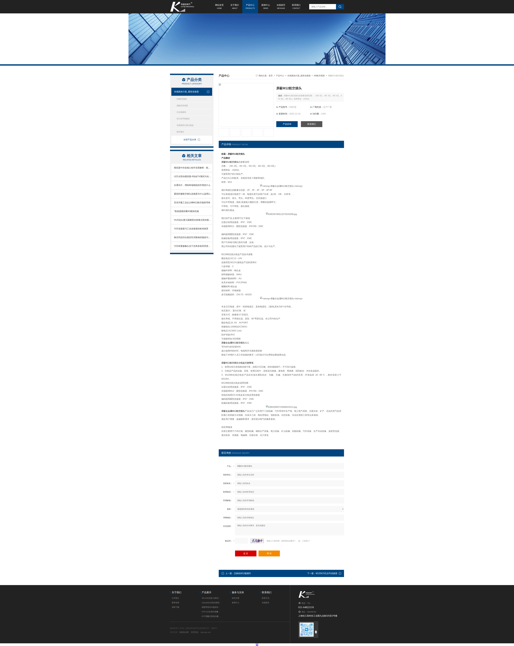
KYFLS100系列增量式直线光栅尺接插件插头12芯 (212, 612)
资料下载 (175, 607)
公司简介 (175, 598)
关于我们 (234, 6)
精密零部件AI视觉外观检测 (212, 607)
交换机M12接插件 (242, 573)
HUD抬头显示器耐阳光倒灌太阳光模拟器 (193, 220)
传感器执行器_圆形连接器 (186, 92)
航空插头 (180, 132)
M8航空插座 (182, 99)
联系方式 (265, 598)
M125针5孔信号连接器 (326, 573)
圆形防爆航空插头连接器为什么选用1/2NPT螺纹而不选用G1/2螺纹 (193, 194)
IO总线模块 (181, 112)
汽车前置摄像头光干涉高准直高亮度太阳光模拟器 (193, 246)
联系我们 (296, 6)
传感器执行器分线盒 (185, 125)
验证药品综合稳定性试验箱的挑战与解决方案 (193, 237)
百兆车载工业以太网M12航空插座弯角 (192, 202)
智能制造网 (184, 632)
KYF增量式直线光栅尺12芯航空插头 (212, 616)
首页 (271, 75)
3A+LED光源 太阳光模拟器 (212, 598)
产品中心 (250, 6)
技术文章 (235, 598)
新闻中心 (265, 6)
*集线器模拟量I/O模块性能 (186, 211)
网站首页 (219, 6)
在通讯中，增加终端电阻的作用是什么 (192, 185)
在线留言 (281, 6)
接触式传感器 (182, 105)
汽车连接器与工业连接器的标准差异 (191, 229)
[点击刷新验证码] (257, 541)
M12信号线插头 (183, 119)
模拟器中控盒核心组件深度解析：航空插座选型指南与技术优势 (193, 168)
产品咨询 (287, 124)
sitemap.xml (206, 632)
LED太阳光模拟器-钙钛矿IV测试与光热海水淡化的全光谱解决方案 (193, 176)
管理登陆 (194, 632)
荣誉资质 (175, 603)
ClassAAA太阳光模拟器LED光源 (212, 603)
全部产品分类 (189, 139)
